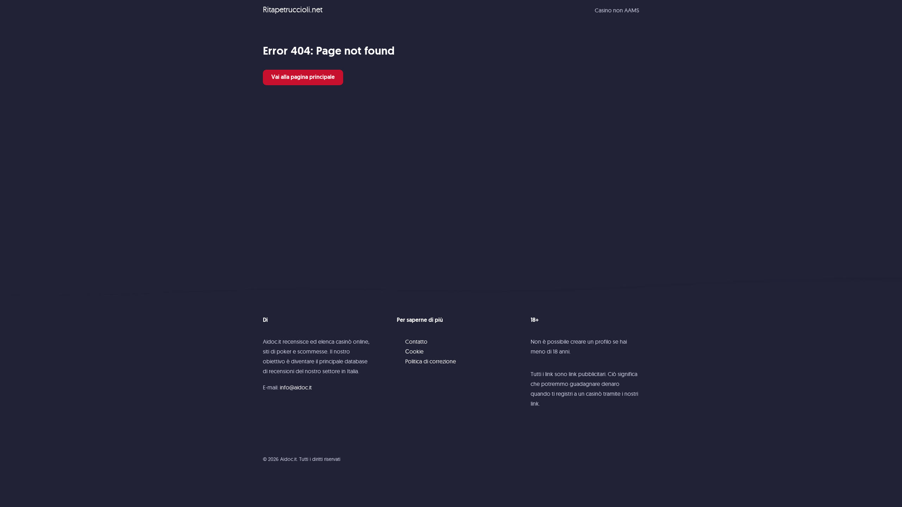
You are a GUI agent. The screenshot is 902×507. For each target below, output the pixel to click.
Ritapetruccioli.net (292, 9)
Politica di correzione (430, 361)
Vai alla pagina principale (303, 77)
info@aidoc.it (296, 387)
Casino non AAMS (617, 10)
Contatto (416, 341)
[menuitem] (617, 10)
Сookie (414, 351)
